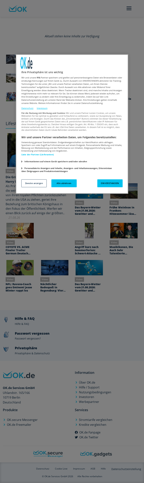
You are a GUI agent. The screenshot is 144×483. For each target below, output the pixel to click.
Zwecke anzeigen (34, 183)
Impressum (42, 108)
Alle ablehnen (64, 183)
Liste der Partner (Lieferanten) (37, 154)
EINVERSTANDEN (110, 183)
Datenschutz (27, 108)
